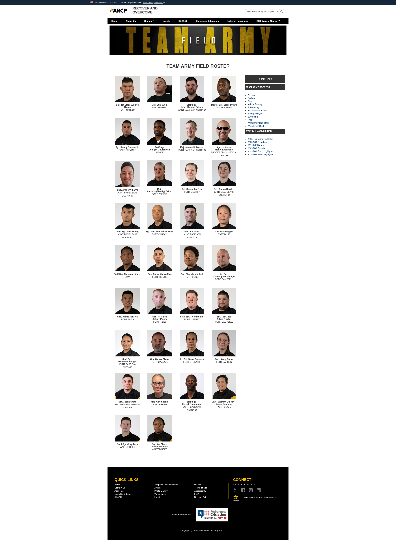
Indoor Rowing (255, 104)
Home (114, 20)
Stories (148, 20)
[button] (154, 2)
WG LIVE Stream (256, 145)
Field (250, 101)
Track (250, 119)
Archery (251, 94)
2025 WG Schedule (257, 142)
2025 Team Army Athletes (260, 138)
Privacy (197, 484)
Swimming (253, 116)
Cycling (251, 98)
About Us (131, 20)
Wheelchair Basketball (258, 122)
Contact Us (119, 487)
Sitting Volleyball (255, 113)
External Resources (237, 20)
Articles (157, 487)
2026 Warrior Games (267, 20)
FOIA (196, 494)
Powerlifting (253, 107)
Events (166, 20)
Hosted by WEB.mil (181, 514)
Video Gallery (161, 494)
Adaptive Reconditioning (166, 484)
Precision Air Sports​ (257, 110)
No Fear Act (200, 497)
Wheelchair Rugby (257, 125)
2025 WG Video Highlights (260, 154)
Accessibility (200, 491)
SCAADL (183, 20)
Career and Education (207, 20)
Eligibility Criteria (122, 494)
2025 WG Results (256, 148)
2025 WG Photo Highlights (260, 151)
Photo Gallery (161, 491)
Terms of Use (200, 487)
